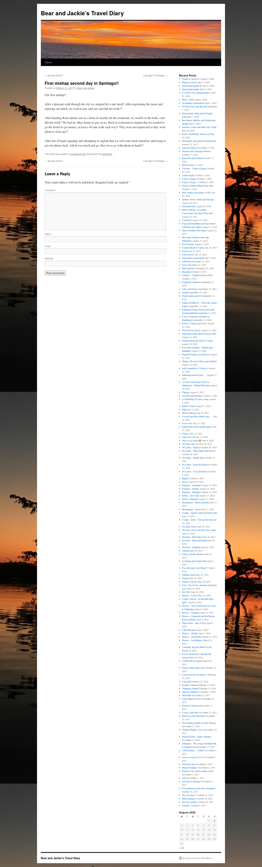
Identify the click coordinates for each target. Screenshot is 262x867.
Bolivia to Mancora (190, 705)
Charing (185, 392)
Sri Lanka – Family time (193, 457)
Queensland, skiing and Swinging (197, 113)
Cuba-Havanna (189, 629)
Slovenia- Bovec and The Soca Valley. (199, 529)
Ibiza (184, 164)
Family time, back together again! (197, 426)
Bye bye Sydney (189, 801)
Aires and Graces (190, 288)
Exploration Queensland (193, 257)
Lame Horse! (188, 254)
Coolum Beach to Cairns (193, 247)
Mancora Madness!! (191, 691)
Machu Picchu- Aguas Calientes (196, 736)
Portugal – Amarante (191, 485)
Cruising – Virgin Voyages (194, 168)
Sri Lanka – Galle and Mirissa (195, 464)
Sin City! (186, 591)
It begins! (186, 805)
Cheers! (185, 433)
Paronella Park (188, 206)
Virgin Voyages (189, 178)
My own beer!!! (54, 75)
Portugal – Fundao (190, 488)
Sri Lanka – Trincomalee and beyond (198, 450)
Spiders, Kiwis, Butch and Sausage (198, 199)
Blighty (185, 478)
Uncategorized (78, 154)
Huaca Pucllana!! (190, 767)
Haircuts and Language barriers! (196, 151)
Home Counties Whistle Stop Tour (197, 185)
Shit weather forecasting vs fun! (196, 192)
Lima (184, 777)
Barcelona (186, 271)
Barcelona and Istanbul (192, 158)
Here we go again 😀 (191, 440)
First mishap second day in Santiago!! (199, 788)
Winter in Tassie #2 (190, 78)
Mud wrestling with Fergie (194, 230)
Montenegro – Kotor (191, 509)
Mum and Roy (188, 268)
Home (48, 62)
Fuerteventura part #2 (191, 295)
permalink (107, 154)
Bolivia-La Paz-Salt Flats (193, 715)
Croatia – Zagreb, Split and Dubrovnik (199, 512)
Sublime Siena (188, 574)
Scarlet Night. (188, 175)
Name (48, 233)
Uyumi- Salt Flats (190, 712)
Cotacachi (186, 681)
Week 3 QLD (188, 99)
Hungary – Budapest (191, 492)
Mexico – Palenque (190, 612)
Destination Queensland (193, 102)
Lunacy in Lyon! (189, 581)
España (185, 292)
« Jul (181, 847)
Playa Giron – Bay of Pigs (194, 622)
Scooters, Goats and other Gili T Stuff (199, 127)
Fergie (185, 251)
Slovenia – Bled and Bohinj (194, 540)
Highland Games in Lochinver (195, 354)
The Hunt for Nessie (191, 330)
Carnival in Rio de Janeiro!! (194, 674)
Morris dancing (189, 412)
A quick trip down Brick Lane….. (197, 416)
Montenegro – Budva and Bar (195, 502)
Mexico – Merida (190, 633)
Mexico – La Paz (189, 595)
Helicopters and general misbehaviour (199, 140)
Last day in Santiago (155, 75)
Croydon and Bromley (192, 395)
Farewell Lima (188, 764)
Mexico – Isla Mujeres (192, 640)
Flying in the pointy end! (193, 667)
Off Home (186, 261)
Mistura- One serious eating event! (197, 770)
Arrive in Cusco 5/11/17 (193, 757)
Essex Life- (187, 423)
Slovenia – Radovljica (192, 536)
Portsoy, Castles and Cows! (194, 323)
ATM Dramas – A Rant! (193, 750)
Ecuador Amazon (190, 684)
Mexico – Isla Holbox (192, 636)
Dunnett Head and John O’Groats (197, 340)
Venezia (185, 550)
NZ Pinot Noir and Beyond (194, 106)
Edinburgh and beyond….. (194, 374)
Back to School (189, 405)
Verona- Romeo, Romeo (193, 554)
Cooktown (187, 220)
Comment (50, 190)
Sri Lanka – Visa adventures (195, 471)
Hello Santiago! (189, 798)
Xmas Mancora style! (192, 698)
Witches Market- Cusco (193, 729)
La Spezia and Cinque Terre (194, 560)
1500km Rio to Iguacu (192, 660)
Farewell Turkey (189, 147)
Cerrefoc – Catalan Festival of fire (197, 275)
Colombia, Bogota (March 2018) (197, 647)
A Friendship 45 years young (195, 399)
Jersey (185, 264)
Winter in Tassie (189, 82)
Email (48, 246)
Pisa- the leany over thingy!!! (195, 567)
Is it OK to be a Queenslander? (196, 92)
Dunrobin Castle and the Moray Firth (199, 333)
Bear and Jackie (85, 88)
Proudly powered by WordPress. (198, 858)
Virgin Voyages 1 (190, 182)
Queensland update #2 (192, 85)
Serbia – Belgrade (190, 498)
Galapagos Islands (190, 688)
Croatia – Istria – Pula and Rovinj (197, 519)
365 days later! (188, 443)
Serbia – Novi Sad (190, 495)
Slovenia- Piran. (189, 526)
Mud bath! (187, 695)
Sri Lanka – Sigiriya (191, 447)
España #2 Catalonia (191, 282)
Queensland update (190, 89)
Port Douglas (188, 244)
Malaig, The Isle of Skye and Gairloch (199, 361)
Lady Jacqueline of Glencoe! (195, 368)
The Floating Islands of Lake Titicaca (199, 722)
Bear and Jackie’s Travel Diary (82, 13)
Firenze (185, 578)
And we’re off (188, 436)
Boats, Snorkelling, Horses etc (196, 133)
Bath (184, 409)
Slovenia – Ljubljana (191, 547)
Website (49, 258)
